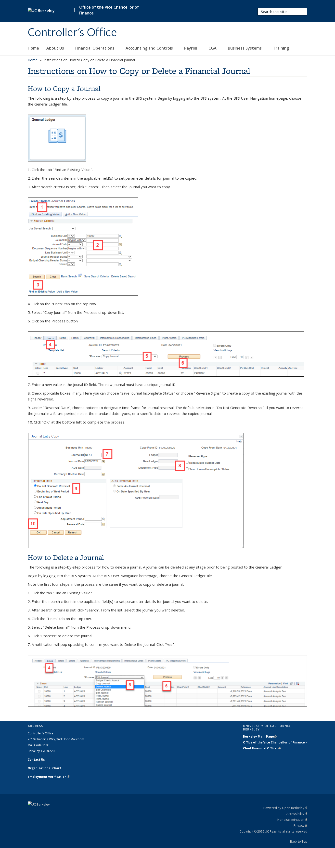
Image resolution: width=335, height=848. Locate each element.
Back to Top (298, 841)
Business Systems (245, 48)
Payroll (191, 48)
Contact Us (36, 759)
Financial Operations (95, 48)
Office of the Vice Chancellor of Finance (109, 10)
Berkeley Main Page (260, 736)
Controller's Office (72, 32)
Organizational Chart (44, 768)
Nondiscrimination (292, 819)
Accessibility (296, 813)
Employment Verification (48, 777)
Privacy (300, 825)
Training (281, 48)
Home (33, 48)
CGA (213, 48)
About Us (55, 48)
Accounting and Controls (150, 48)
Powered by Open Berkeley (285, 808)
